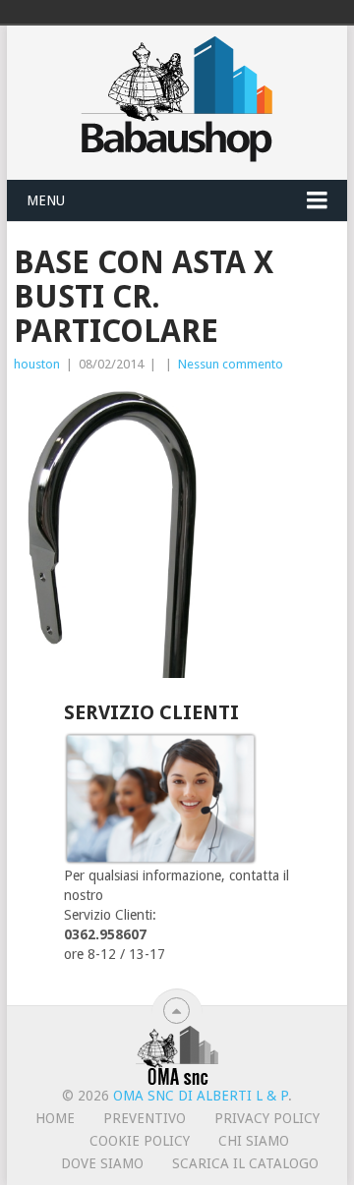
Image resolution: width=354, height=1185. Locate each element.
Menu (46, 200)
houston (37, 364)
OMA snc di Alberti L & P (200, 1095)
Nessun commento (230, 364)
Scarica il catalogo (245, 1163)
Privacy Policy (267, 1118)
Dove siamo (102, 1163)
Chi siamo (253, 1141)
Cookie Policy (139, 1141)
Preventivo (144, 1118)
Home (55, 1118)
